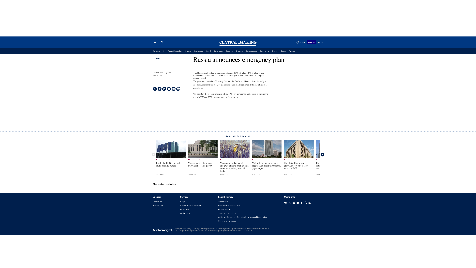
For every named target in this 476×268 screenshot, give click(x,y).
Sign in (320, 42)
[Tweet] (155, 89)
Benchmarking (251, 51)
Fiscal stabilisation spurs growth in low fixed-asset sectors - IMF (296, 165)
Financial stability (175, 51)
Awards (292, 51)
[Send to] (174, 89)
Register (311, 42)
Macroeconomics (194, 160)
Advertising (185, 209)
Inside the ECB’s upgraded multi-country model (169, 164)
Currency (188, 51)
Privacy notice (224, 209)
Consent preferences (227, 221)
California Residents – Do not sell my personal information (242, 217)
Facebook (301, 202)
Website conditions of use (229, 205)
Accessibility (223, 202)
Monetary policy (159, 51)
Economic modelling (164, 160)
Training (275, 51)
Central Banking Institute (190, 205)
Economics (198, 51)
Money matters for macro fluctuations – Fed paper (200, 164)
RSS (309, 202)
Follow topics (285, 202)
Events (283, 51)
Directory (239, 51)
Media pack (185, 213)
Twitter (289, 202)
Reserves (229, 51)
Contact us (157, 202)
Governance (218, 51)
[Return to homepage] (238, 45)
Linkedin (293, 202)
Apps (305, 202)
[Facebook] (160, 89)
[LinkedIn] (164, 89)
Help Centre (158, 205)
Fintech (208, 51)
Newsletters (297, 202)
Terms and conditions (227, 213)
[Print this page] (178, 89)
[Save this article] (169, 89)
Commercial (264, 51)
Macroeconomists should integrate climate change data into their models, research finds (234, 167)
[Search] (162, 43)
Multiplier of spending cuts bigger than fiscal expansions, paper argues (266, 165)
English (302, 42)
